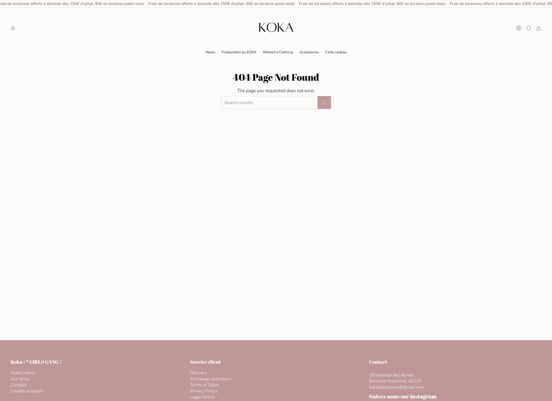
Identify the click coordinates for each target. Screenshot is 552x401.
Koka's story (23, 373)
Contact (18, 385)
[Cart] (539, 28)
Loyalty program (27, 391)
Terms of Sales (204, 385)
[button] (278, 52)
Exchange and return (210, 379)
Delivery (198, 373)
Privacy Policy (204, 391)
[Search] (324, 102)
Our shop (20, 379)
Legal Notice (202, 397)
